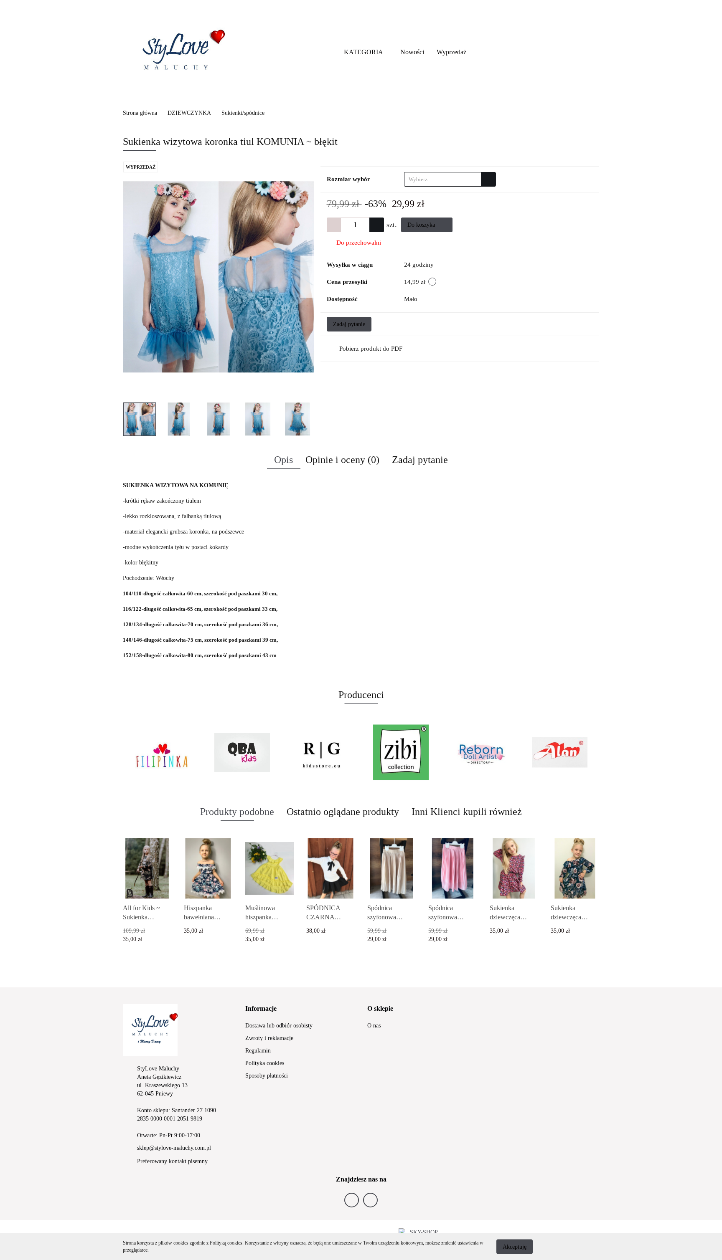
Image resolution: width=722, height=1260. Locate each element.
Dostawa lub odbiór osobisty (279, 1025)
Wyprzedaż (451, 52)
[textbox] (443, 179)
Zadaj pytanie (349, 324)
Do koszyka (422, 225)
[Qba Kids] (242, 752)
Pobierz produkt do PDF (370, 348)
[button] (261, 1009)
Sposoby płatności (266, 1076)
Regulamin (258, 1050)
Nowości (412, 52)
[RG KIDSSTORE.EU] (321, 752)
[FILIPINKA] (162, 752)
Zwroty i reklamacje (269, 1038)
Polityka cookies (264, 1063)
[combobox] (450, 179)
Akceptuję (514, 1246)
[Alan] (559, 752)
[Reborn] (480, 752)
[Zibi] (400, 752)
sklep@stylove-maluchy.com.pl (174, 1148)
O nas (374, 1025)
